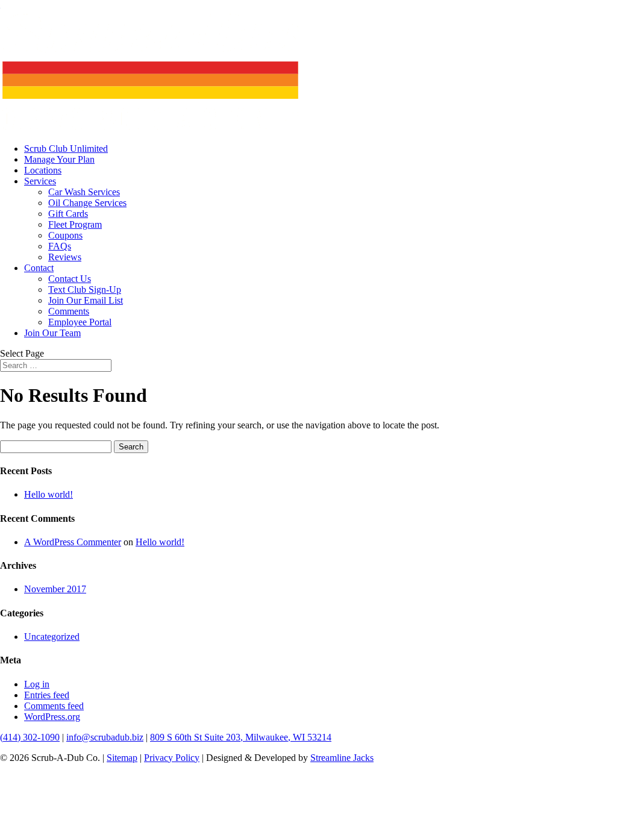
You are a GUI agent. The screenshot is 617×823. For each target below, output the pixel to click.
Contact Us (69, 279)
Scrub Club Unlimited (66, 148)
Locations (42, 170)
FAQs (59, 246)
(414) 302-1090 (30, 737)
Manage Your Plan (59, 159)
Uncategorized (52, 636)
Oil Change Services (87, 203)
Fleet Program (75, 224)
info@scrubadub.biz (104, 737)
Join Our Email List (85, 300)
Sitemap (122, 758)
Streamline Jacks (342, 758)
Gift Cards (68, 213)
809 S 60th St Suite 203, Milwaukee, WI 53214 (240, 737)
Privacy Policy (171, 758)
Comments (68, 311)
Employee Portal (79, 322)
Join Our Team (52, 333)
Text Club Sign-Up (84, 289)
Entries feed (46, 695)
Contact (39, 268)
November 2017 (55, 589)
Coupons (65, 235)
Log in (36, 684)
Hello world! (48, 494)
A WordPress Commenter (72, 542)
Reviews (64, 257)
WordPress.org (52, 717)
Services (40, 181)
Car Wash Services (84, 192)
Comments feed (54, 706)
